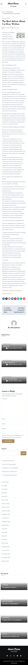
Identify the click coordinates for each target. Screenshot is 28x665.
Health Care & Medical (7, 601)
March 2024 (5, 543)
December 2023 (6, 554)
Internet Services (6, 18)
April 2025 (4, 496)
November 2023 (6, 557)
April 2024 (4, 539)
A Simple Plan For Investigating (10, 468)
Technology (5, 584)
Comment (5, 398)
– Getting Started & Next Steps (8, 310)
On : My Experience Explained (9, 475)
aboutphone (8, 27)
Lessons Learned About (10, 379)
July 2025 (4, 485)
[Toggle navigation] (1, 3)
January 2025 (5, 507)
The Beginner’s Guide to (8, 460)
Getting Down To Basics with (9, 471)
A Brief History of (6, 293)
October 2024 (5, 518)
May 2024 (4, 536)
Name (4, 419)
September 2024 (6, 521)
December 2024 (6, 510)
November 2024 (6, 514)
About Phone (13, 3)
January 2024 (5, 550)
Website (4, 428)
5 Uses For (6, 346)
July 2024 (4, 528)
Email (3, 423)
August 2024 (5, 525)
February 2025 (5, 503)
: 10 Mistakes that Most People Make (12, 290)
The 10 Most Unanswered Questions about (19, 310)
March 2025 (5, 500)
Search (4, 448)
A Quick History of (8, 362)
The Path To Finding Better (9, 464)
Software (4, 633)
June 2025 (4, 489)
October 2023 (5, 561)
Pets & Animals (6, 617)
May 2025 (4, 492)
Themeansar (14, 663)
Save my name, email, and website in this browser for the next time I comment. (12, 436)
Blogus (21, 661)
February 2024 (5, 546)
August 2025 (5, 482)
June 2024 (4, 532)
